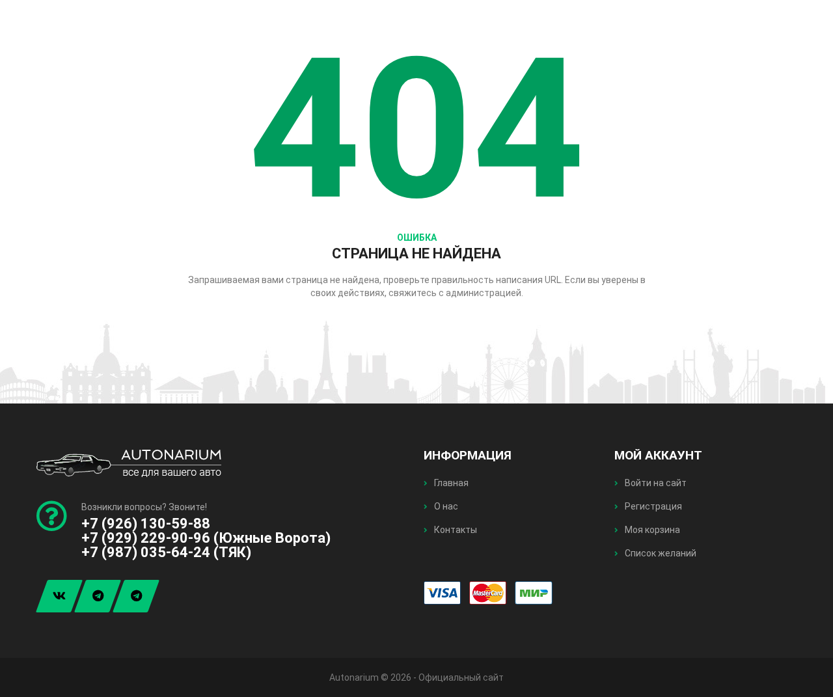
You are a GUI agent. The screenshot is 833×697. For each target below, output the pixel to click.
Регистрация (652, 506)
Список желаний (659, 553)
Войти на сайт (655, 483)
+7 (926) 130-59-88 (145, 523)
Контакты (454, 530)
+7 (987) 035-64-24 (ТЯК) (166, 552)
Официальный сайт (461, 677)
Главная (450, 483)
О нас (445, 506)
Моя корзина (651, 530)
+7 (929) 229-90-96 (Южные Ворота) (206, 538)
